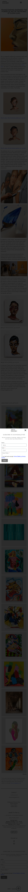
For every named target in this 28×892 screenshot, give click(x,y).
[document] (14, 446)
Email (2, 447)
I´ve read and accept (13, 457)
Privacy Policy (5, 453)
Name (2, 442)
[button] (25, 430)
